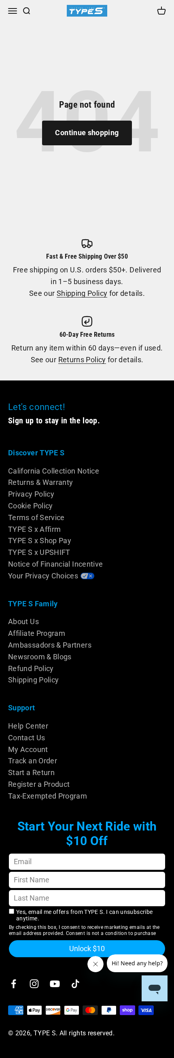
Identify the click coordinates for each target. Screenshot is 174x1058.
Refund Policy (31, 668)
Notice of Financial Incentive (55, 564)
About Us (23, 621)
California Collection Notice (53, 471)
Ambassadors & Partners (49, 645)
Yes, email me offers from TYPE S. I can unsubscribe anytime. (84, 915)
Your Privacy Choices (43, 575)
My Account (28, 749)
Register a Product (39, 784)
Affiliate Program (36, 633)
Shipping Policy (82, 293)
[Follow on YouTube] (54, 983)
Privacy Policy (31, 494)
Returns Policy (82, 359)
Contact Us (26, 737)
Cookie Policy (30, 505)
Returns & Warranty (40, 482)
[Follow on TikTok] (75, 983)
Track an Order (32, 760)
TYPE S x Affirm (34, 529)
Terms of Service (36, 517)
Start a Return (31, 772)
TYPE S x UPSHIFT (39, 552)
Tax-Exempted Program (47, 796)
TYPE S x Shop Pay (39, 540)
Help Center (28, 726)
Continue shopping (87, 132)
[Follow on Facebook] (13, 983)
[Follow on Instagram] (34, 983)
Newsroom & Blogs (40, 656)
